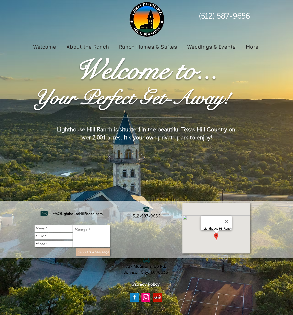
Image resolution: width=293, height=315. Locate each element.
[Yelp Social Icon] (157, 297)
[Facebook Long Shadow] (134, 297)
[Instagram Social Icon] (145, 297)
